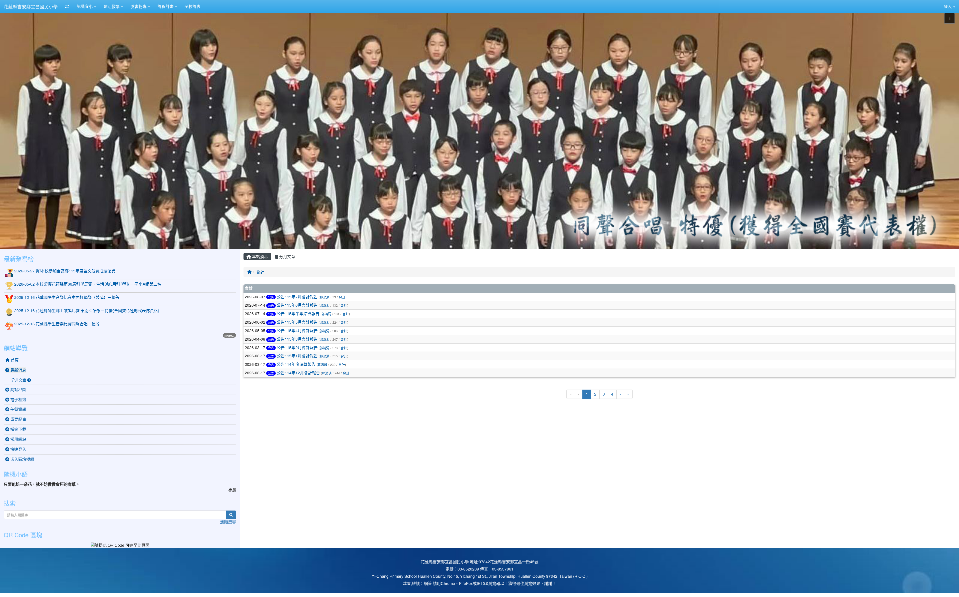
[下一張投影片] (947, 130)
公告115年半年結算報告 (298, 313)
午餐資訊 (17, 409)
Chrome (448, 583)
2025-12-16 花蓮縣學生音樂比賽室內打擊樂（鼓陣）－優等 (67, 297)
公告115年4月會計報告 (297, 330)
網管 (428, 583)
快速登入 (17, 449)
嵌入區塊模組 (21, 459)
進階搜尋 (228, 522)
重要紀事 (17, 419)
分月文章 (286, 256)
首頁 (14, 360)
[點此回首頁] (479, 129)
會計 (260, 272)
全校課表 (193, 6)
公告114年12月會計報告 (298, 373)
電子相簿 (17, 399)
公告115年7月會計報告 (297, 297)
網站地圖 (17, 389)
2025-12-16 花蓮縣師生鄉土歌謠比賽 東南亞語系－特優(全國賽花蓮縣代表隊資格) (86, 310)
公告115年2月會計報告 (297, 347)
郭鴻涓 (324, 297)
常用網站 (17, 439)
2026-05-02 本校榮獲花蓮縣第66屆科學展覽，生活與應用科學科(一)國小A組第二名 (87, 284)
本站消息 (259, 256)
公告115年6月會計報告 (297, 305)
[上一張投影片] (12, 130)
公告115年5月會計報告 (297, 322)
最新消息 (17, 370)
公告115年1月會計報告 (297, 356)
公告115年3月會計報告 (297, 339)
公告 (271, 297)
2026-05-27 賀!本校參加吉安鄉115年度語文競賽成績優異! (65, 271)
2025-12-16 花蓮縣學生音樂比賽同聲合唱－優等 (57, 324)
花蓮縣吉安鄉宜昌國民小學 (31, 6)
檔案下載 (17, 429)
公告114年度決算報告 (296, 364)
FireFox (466, 583)
